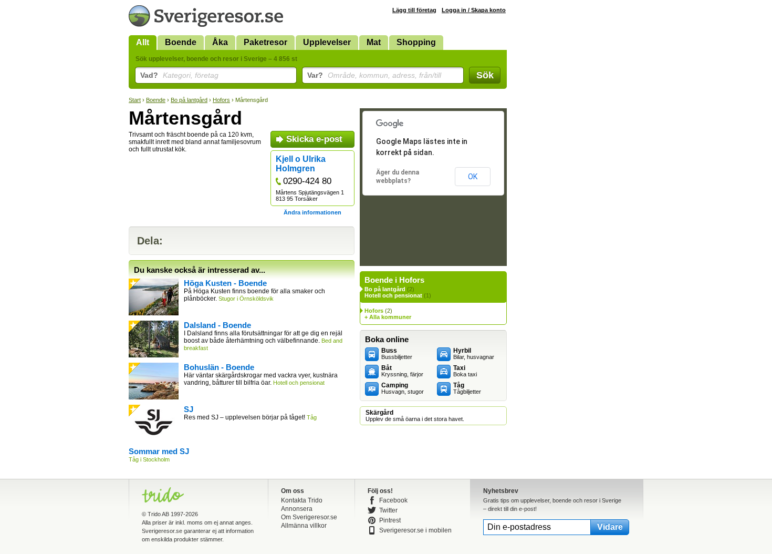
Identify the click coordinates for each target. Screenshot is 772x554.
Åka (220, 42)
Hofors (221, 100)
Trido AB (158, 514)
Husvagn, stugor (402, 388)
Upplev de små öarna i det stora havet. (415, 415)
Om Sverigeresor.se (309, 517)
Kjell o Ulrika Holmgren (301, 164)
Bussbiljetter (396, 353)
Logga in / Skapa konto (474, 10)
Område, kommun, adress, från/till (374, 75)
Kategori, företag (179, 75)
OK (472, 176)
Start (135, 100)
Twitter (388, 510)
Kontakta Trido (301, 500)
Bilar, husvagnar (473, 353)
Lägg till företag (414, 10)
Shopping (416, 42)
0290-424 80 (307, 181)
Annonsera (296, 508)
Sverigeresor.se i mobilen (415, 530)
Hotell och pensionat (393, 295)
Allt (142, 42)
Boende (180, 42)
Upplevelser (327, 42)
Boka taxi (465, 371)
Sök (485, 75)
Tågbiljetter (467, 388)
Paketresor (265, 42)
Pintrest (390, 520)
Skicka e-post (314, 139)
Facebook (393, 500)
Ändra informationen (312, 212)
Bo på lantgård (189, 100)
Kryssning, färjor (402, 371)
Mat (374, 42)
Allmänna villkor (304, 525)
